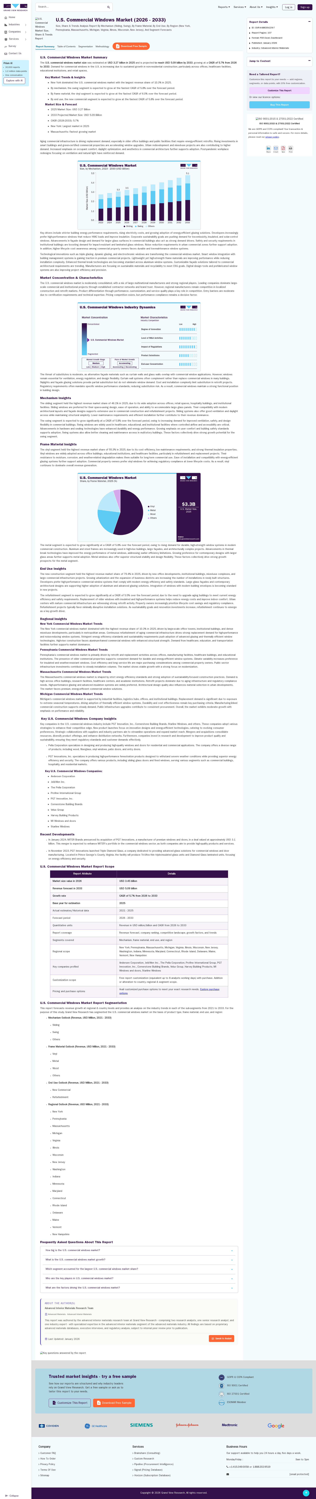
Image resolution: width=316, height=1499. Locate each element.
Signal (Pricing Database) (148, 1470)
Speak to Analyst (223, 1339)
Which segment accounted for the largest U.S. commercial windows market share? (92, 1269)
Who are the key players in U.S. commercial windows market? (79, 1278)
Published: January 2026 (264, 43)
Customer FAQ (48, 1453)
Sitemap (44, 1476)
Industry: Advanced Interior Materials (270, 48)
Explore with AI (14, 81)
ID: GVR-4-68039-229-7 (263, 28)
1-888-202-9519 (261, 1467)
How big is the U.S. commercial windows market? (73, 1250)
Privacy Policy (47, 1464)
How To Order (48, 1459)
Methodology (102, 46)
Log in (288, 7)
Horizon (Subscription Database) (152, 1476)
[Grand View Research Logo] (15, 7)
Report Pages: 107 (262, 33)
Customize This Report (279, 91)
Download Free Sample (134, 46)
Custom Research (144, 1459)
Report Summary (45, 46)
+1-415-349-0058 (239, 1467)
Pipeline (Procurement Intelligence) (153, 1464)
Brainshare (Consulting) (147, 1453)
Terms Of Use (48, 1470)
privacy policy (272, 137)
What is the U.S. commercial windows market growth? (75, 1260)
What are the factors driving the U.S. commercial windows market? (83, 1288)
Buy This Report (279, 104)
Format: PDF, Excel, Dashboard (267, 38)
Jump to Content (259, 61)
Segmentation (85, 46)
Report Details (258, 22)
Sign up (305, 7)
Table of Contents (66, 46)
